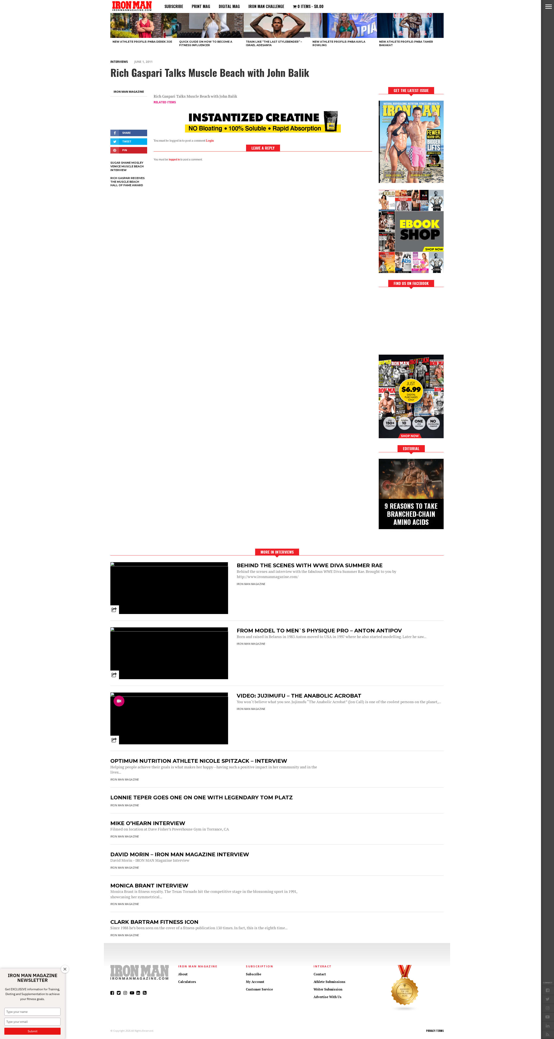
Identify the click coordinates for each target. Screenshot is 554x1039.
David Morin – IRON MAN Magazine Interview (179, 854)
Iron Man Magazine (129, 92)
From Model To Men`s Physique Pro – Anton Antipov (319, 630)
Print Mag (201, 6)
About (183, 974)
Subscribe (173, 6)
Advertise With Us (327, 997)
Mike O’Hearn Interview (147, 823)
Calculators (187, 982)
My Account (255, 982)
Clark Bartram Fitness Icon (154, 922)
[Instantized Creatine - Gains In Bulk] (263, 131)
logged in (174, 159)
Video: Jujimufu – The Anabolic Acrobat (299, 696)
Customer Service (259, 989)
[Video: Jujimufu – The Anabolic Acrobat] (169, 695)
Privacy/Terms (435, 1031)
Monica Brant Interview (149, 885)
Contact (320, 974)
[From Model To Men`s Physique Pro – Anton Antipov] (169, 630)
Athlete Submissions (329, 982)
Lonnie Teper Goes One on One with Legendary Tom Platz (201, 797)
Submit (32, 1031)
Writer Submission (328, 989)
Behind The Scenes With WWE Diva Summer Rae (310, 565)
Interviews (119, 62)
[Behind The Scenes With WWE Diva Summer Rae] (169, 565)
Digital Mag (229, 6)
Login (210, 140)
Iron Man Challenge (266, 6)
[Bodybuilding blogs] (405, 1010)
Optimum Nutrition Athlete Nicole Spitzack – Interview (198, 761)
